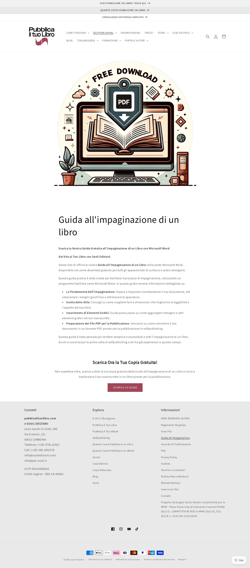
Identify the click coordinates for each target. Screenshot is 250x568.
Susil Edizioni (77, 559)
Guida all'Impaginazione (175, 437)
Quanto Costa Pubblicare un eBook (113, 450)
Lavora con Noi (170, 489)
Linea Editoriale (102, 470)
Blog (95, 476)
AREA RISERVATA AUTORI (175, 418)
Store (96, 483)
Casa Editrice (100, 463)
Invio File (166, 431)
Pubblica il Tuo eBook (105, 431)
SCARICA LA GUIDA (125, 387)
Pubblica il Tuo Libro (105, 425)
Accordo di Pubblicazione (176, 444)
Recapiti (182, 559)
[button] (77, 33)
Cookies (165, 463)
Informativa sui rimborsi (100, 559)
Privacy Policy (169, 457)
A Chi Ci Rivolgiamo (104, 418)
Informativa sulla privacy (128, 559)
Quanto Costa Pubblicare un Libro (113, 444)
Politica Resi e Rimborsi (175, 476)
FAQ (163, 450)
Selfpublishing (101, 437)
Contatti (166, 496)
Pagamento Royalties (173, 425)
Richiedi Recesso (171, 483)
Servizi (96, 457)
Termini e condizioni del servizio (159, 559)
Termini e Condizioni (173, 470)
